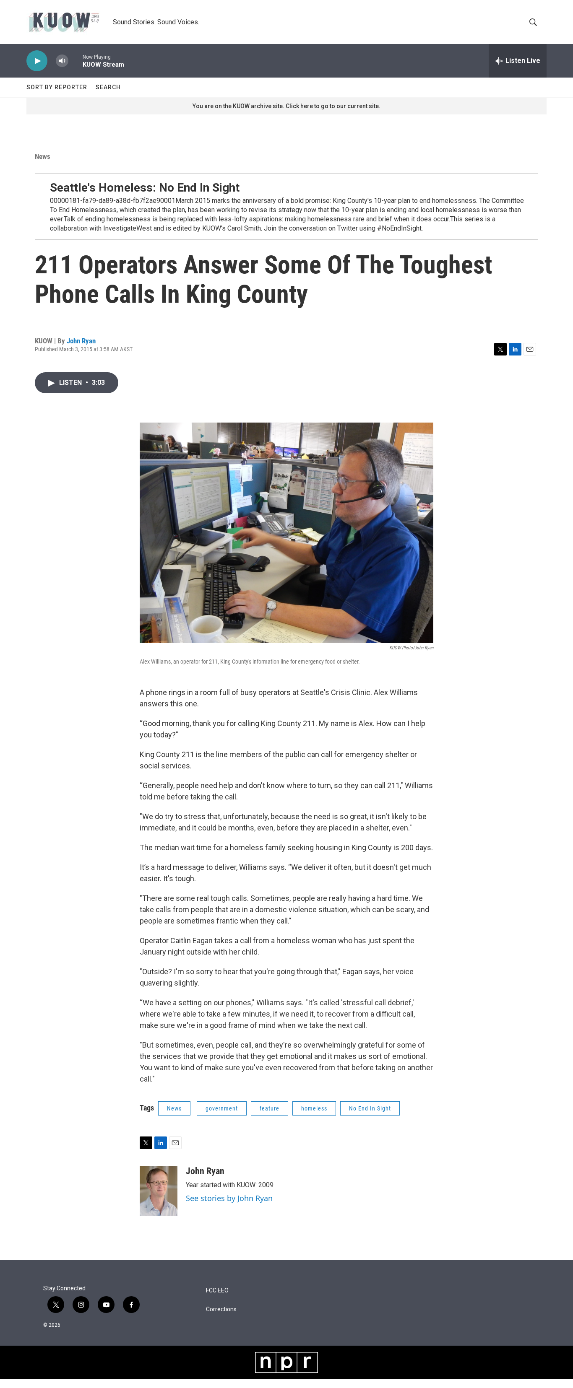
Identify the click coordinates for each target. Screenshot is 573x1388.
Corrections (221, 1309)
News (42, 156)
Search (108, 87)
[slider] (75, 60)
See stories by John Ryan (229, 1198)
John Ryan (81, 341)
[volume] (62, 61)
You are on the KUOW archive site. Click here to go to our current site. (286, 106)
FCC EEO (217, 1290)
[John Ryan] (158, 1191)
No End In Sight (370, 1108)
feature (269, 1108)
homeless (314, 1108)
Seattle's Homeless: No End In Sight (145, 188)
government (222, 1108)
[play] (37, 61)
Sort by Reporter (56, 87)
